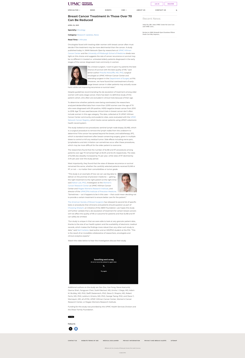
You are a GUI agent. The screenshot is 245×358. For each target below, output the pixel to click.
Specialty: (72, 30)
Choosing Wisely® (76, 208)
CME (123, 10)
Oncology (81, 30)
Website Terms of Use (89, 340)
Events (108, 10)
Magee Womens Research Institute (93, 189)
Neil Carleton (83, 230)
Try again (104, 271)
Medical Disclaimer (111, 340)
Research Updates (85, 35)
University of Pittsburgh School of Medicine (106, 53)
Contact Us (160, 10)
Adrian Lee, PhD (79, 183)
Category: (72, 35)
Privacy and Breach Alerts (155, 340)
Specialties (73, 10)
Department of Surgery (120, 78)
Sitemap (174, 340)
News (92, 10)
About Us (141, 10)
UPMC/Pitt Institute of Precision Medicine (98, 191)
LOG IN (157, 4)
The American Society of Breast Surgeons (86, 202)
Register (171, 4)
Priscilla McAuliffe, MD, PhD (111, 73)
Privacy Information (131, 340)
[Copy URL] (103, 266)
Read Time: (73, 40)
